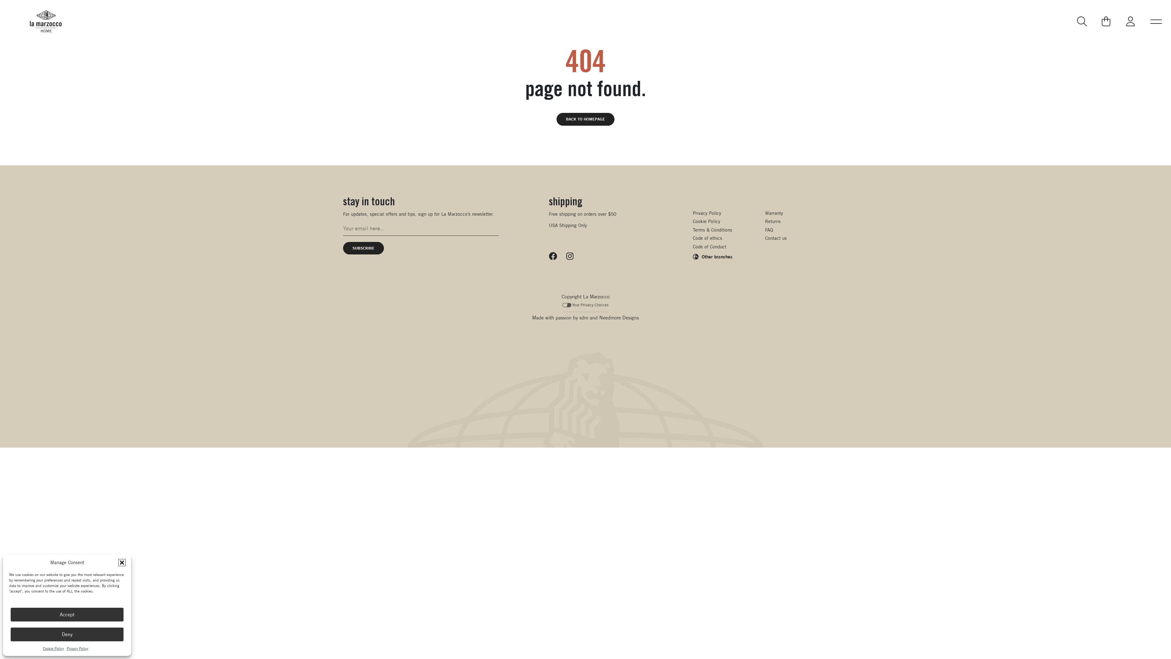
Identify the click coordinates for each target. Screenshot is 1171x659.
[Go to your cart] (1106, 21)
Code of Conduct (709, 246)
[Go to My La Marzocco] (1130, 21)
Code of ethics (707, 238)
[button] (122, 563)
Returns (773, 221)
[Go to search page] (1082, 21)
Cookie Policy (53, 648)
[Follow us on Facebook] (553, 256)
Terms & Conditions (712, 229)
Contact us (776, 238)
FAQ (769, 229)
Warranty (774, 213)
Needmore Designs (619, 318)
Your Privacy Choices (590, 305)
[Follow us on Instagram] (570, 256)
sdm (583, 318)
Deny (67, 634)
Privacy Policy (77, 648)
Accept (67, 615)
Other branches (717, 256)
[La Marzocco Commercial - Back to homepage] (45, 21)
